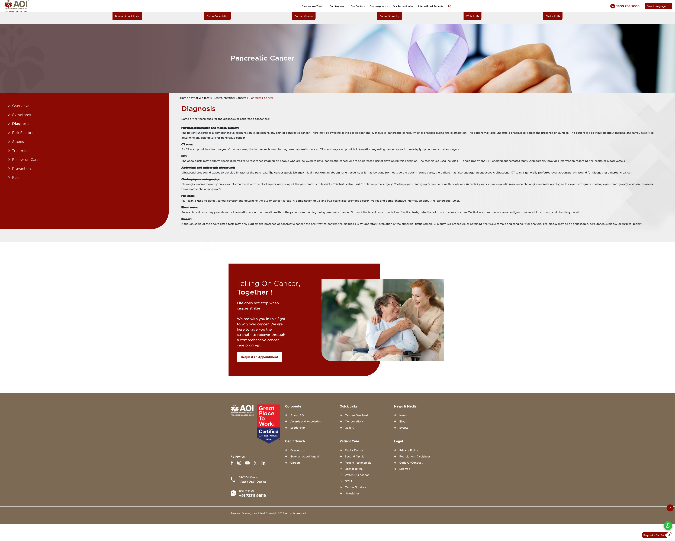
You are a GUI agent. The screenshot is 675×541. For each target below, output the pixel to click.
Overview (20, 106)
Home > (185, 98)
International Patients (430, 6)
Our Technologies (403, 6)
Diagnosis (20, 124)
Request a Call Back (654, 535)
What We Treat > (202, 98)
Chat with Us (553, 16)
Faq (15, 177)
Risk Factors (22, 133)
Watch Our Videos (357, 475)
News (403, 415)
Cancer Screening (390, 16)
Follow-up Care (25, 160)
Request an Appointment (259, 357)
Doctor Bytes (353, 468)
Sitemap (404, 468)
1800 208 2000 (252, 482)
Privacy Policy (408, 450)
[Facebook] (232, 463)
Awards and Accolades (305, 421)
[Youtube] (248, 463)
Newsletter (352, 493)
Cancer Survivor (355, 487)
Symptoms (21, 115)
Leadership (297, 427)
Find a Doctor (354, 450)
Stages (18, 142)
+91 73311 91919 (252, 496)
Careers (295, 462)
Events (403, 427)
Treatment (21, 151)
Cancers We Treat (312, 6)
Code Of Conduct (411, 462)
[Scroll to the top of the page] (670, 507)
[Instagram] (239, 463)
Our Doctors (358, 6)
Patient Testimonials (358, 462)
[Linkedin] (263, 463)
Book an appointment (304, 456)
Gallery (349, 427)
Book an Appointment (127, 16)
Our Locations (354, 421)
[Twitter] (256, 463)
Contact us (297, 450)
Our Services (336, 6)
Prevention (21, 168)
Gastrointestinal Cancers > (231, 98)
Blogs (403, 421)
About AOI (297, 415)
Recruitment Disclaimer (414, 456)
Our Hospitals (378, 6)
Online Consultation (217, 16)
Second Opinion (304, 16)
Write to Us (472, 16)
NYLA (349, 481)
